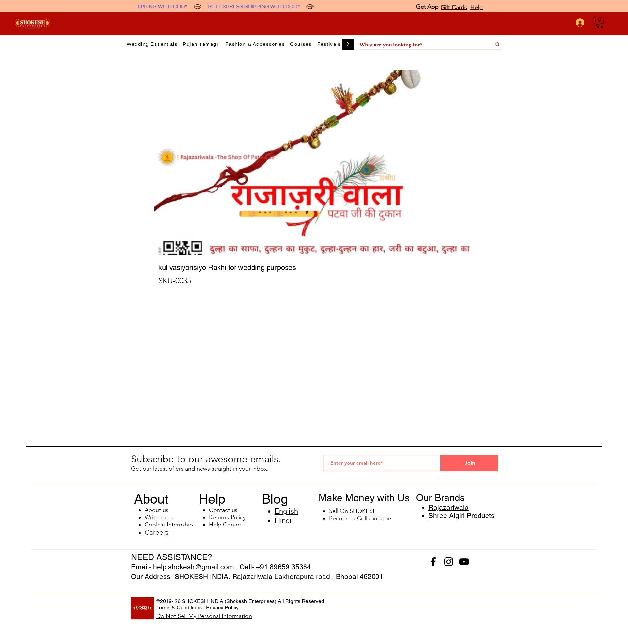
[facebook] (433, 562)
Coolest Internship (169, 524)
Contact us (223, 510)
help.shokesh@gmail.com (193, 567)
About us (156, 510)
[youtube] (464, 562)
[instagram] (449, 562)
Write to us (159, 517)
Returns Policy (227, 517)
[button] (599, 22)
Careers (156, 532)
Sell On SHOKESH (353, 511)
